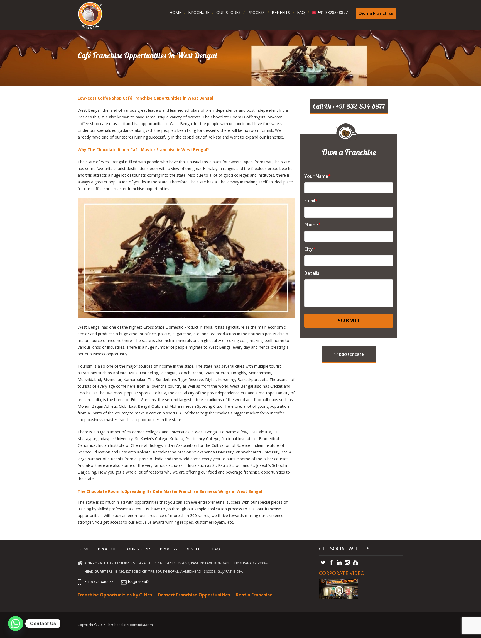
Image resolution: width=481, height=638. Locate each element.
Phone (312, 225)
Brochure (198, 12)
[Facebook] (331, 562)
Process (256, 12)
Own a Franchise (376, 13)
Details (311, 273)
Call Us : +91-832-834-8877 (349, 106)
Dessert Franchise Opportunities (194, 595)
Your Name (317, 176)
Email (311, 200)
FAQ (301, 12)
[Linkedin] (339, 562)
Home (175, 12)
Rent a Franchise (254, 595)
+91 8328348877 (332, 12)
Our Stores (228, 12)
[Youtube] (355, 562)
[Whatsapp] (15, 623)
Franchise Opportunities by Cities (115, 595)
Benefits (281, 12)
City (309, 249)
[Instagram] (347, 562)
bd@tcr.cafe (351, 354)
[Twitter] (323, 562)
